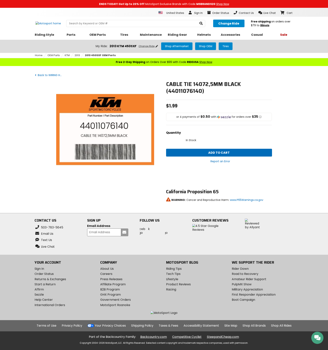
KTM (67, 55)
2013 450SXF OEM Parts (100, 55)
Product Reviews (178, 284)
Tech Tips (173, 274)
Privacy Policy (72, 325)
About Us (107, 268)
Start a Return (45, 284)
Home (39, 55)
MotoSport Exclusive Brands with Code (164, 4)
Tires (225, 46)
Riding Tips (174, 268)
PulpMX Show (242, 284)
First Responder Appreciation (254, 294)
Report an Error (220, 161)
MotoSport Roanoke (115, 305)
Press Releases (111, 279)
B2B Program (110, 289)
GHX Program (110, 294)
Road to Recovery (245, 274)
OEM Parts (53, 55)
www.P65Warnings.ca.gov (246, 200)
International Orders (50, 305)
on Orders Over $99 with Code (164, 62)
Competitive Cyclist (187, 337)
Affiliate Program (113, 284)
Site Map (230, 325)
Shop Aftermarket (177, 46)
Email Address (98, 226)
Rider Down (240, 268)
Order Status (44, 274)
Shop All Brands (254, 325)
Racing (171, 289)
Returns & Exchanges (50, 279)
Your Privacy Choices (110, 325)
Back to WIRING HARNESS (51, 75)
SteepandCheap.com (223, 337)
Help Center (44, 300)
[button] (267, 13)
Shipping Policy (142, 325)
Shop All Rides (281, 325)
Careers (106, 274)
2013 (77, 55)
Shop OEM (205, 46)
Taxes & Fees (168, 325)
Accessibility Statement (201, 325)
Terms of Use (46, 325)
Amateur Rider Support (249, 279)
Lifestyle (172, 279)
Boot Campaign (243, 300)
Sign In (39, 268)
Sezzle (39, 294)
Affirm (39, 289)
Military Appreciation (247, 289)
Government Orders (115, 300)
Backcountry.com (153, 337)
